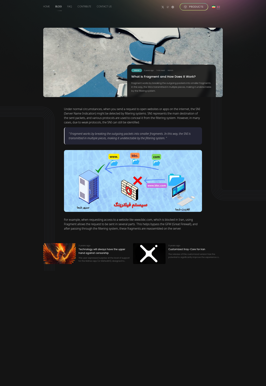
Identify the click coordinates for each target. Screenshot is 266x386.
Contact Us (104, 6)
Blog (58, 6)
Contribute (84, 6)
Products (196, 6)
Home (46, 6)
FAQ (69, 6)
